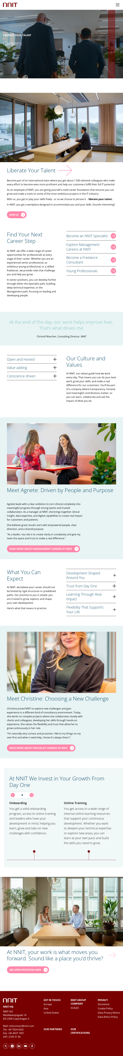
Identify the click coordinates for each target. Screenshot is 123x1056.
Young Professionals (82, 270)
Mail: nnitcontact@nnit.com (18, 1026)
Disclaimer (104, 1004)
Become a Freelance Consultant (82, 259)
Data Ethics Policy (108, 1017)
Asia (46, 1008)
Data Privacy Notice (109, 1012)
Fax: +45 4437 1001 (13, 1033)
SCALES (75, 1008)
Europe (48, 1004)
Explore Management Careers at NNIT (83, 246)
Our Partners (53, 1029)
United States (51, 1012)
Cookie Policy (105, 1008)
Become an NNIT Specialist (87, 235)
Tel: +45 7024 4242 (13, 1029)
